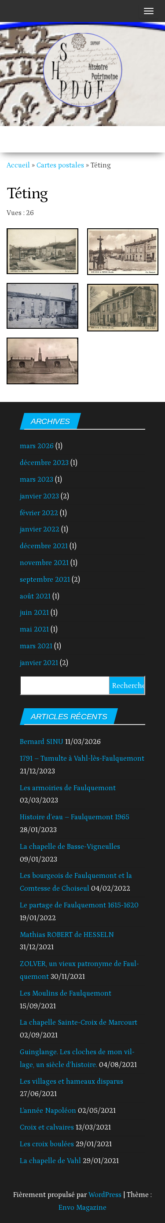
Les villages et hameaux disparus (71, 1081)
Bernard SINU (41, 742)
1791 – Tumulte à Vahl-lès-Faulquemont (82, 758)
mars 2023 (36, 479)
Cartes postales (60, 165)
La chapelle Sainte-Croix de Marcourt (78, 1022)
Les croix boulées (47, 1144)
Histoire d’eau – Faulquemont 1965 (74, 817)
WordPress (104, 1195)
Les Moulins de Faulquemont (65, 993)
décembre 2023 (44, 463)
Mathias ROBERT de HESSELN (67, 935)
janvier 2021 (39, 663)
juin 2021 (34, 613)
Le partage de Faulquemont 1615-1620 (79, 905)
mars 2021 (36, 646)
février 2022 (39, 513)
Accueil (18, 165)
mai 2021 (34, 629)
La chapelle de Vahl (50, 1161)
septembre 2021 (45, 580)
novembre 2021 (44, 563)
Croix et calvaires (47, 1127)
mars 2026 (37, 446)
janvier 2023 (39, 496)
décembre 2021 (44, 546)
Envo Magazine (82, 1208)
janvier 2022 (39, 529)
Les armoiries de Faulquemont (68, 788)
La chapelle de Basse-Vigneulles (70, 847)
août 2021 (35, 596)
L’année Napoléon (48, 1111)
